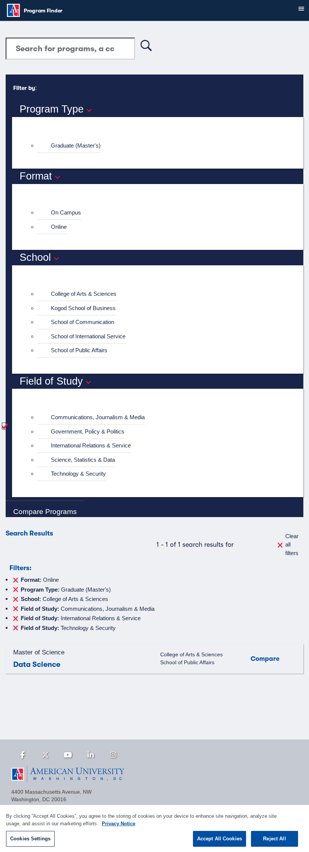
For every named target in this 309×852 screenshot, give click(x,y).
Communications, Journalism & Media (98, 417)
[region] (154, 828)
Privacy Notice (118, 823)
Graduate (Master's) (76, 145)
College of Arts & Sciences (83, 294)
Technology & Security (78, 473)
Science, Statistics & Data (83, 459)
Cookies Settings (30, 838)
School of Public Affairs (79, 350)
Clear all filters (291, 544)
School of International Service (88, 336)
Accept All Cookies (219, 838)
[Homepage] (154, 774)
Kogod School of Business (83, 308)
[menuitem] (161, 145)
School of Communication (82, 322)
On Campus (66, 212)
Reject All (274, 838)
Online (59, 227)
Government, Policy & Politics (87, 431)
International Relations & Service (91, 445)
